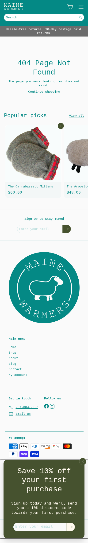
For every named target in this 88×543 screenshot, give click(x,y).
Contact (15, 369)
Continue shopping (44, 92)
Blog (12, 364)
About (13, 358)
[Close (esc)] (82, 461)
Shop (12, 353)
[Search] (80, 17)
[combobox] (44, 17)
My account (18, 375)
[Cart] (70, 7)
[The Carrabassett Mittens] (33, 161)
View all (76, 116)
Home (12, 347)
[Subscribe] (70, 527)
